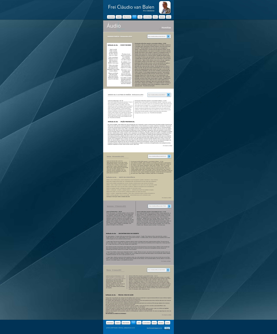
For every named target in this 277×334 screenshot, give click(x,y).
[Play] (168, 36)
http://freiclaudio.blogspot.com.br (154, 328)
